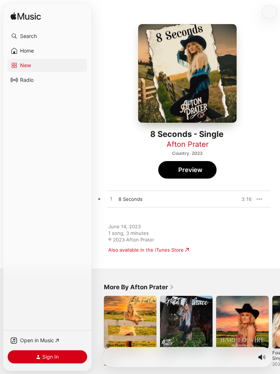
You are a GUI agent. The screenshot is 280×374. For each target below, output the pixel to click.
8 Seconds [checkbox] (130, 199)
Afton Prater (188, 144)
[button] (47, 36)
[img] (26, 16)
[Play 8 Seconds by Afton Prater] (111, 199)
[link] (139, 287)
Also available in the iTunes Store (146, 250)
